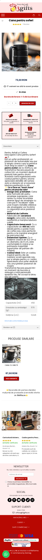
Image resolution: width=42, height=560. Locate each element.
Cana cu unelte (11, 365)
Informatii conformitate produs (16, 321)
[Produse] (3, 16)
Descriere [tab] (8, 146)
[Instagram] (32, 500)
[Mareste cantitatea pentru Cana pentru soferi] (16, 103)
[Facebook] (10, 500)
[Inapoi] (2, 20)
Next (38, 54)
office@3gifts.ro (22, 512)
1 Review (26, 24)
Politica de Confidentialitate (19, 486)
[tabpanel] (21, 52)
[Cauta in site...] (39, 15)
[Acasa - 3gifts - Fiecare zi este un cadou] (21, 8)
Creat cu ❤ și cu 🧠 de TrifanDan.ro (16, 551)
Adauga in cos (27, 103)
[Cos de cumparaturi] (33, 15)
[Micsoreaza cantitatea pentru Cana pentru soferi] (9, 103)
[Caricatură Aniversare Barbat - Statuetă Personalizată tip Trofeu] (11, 420)
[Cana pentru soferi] (21, 52)
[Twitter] (23, 500)
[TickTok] (28, 500)
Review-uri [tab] (9, 327)
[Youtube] (19, 500)
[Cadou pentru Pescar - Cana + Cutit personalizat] (30, 420)
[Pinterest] (14, 500)
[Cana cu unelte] (11, 354)
